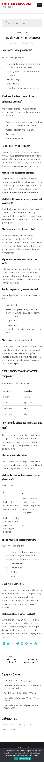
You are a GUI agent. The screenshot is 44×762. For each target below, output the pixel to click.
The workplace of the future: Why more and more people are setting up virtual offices (22, 686)
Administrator (27, 43)
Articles (13, 725)
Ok (16, 759)
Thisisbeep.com (16, 3)
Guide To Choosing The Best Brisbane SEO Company (21, 693)
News (4, 729)
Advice (5, 725)
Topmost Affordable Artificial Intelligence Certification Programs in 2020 (21, 706)
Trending (12, 729)
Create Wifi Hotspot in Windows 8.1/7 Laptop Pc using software (21, 699)
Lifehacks (31, 725)
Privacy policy (25, 759)
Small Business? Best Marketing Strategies (18, 680)
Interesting (22, 32)
